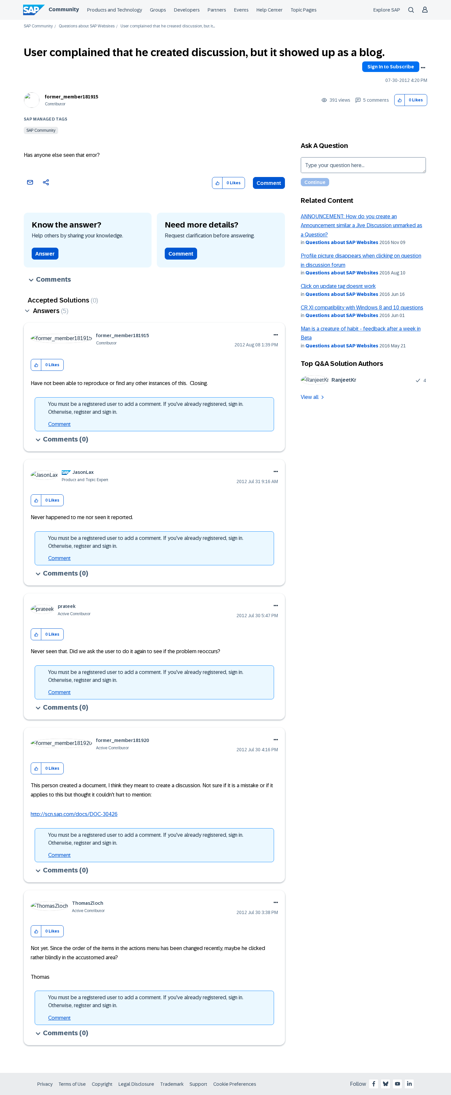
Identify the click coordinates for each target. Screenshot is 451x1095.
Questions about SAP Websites (87, 26)
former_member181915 (71, 96)
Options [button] (423, 67)
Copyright (102, 1084)
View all (310, 397)
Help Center (270, 10)
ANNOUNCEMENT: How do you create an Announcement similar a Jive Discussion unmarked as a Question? (361, 225)
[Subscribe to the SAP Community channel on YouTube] (397, 1083)
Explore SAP (386, 10)
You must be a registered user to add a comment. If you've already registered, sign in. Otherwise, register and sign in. (145, 408)
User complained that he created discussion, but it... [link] (168, 26)
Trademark (172, 1084)
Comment (269, 183)
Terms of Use (72, 1084)
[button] (400, 100)
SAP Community (38, 26)
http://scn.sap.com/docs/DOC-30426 (74, 814)
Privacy (44, 1084)
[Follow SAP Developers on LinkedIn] (409, 1083)
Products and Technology (114, 10)
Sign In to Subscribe (390, 66)
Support (198, 1084)
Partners (217, 10)
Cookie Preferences (234, 1084)
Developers (187, 10)
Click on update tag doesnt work (338, 286)
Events (241, 10)
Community (64, 9)
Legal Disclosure (136, 1084)
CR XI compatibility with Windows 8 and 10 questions (362, 307)
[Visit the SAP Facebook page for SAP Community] (373, 1083)
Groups (158, 10)
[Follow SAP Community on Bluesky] (385, 1083)
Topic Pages (304, 10)
